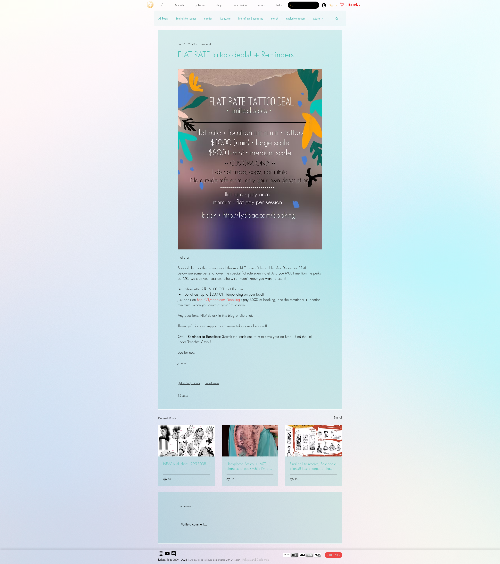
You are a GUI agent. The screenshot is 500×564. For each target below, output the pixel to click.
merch (274, 18)
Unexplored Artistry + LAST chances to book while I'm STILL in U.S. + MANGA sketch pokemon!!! (250, 466)
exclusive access (295, 18)
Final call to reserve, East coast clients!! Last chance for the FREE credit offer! (313, 466)
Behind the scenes (186, 18)
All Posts (163, 18)
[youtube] (167, 553)
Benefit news (212, 383)
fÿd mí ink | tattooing (250, 18)
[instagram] (161, 553)
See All (338, 417)
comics (208, 18)
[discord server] (173, 553)
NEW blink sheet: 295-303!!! (185, 463)
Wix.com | (236, 559)
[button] (162, 5)
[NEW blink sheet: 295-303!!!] (186, 440)
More (316, 18)
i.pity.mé (225, 18)
